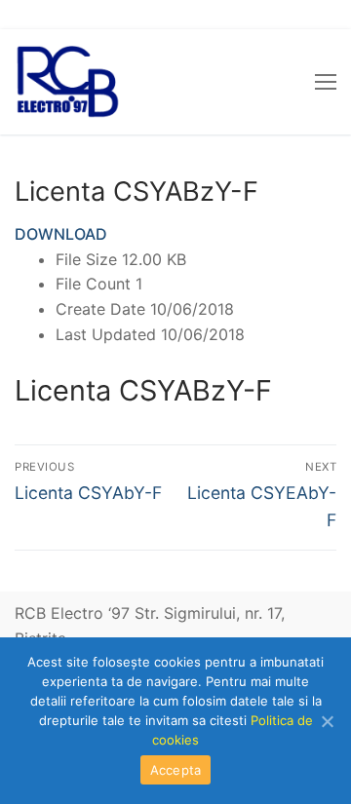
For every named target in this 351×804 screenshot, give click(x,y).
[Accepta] (326, 721)
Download (61, 234)
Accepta (176, 770)
